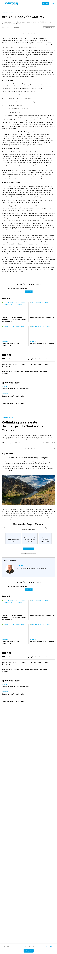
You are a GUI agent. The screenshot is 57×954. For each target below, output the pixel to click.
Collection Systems (7, 12)
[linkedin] (26, 33)
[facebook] (23, 33)
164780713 (35, 476)
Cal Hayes (5, 443)
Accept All (28, 950)
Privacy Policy (49, 946)
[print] (54, 33)
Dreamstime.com (49, 476)
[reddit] (31, 33)
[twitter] (28, 33)
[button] (3, 4)
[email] (34, 33)
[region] (28, 949)
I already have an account (28, 553)
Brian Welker (42, 476)
